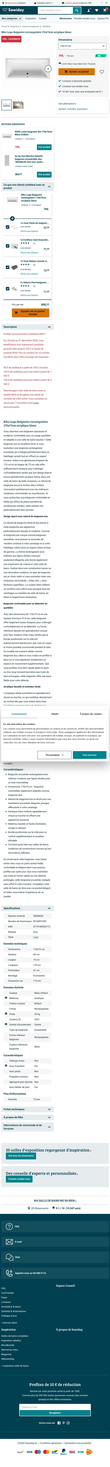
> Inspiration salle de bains (15, 1366)
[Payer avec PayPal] (63, 1452)
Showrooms (65, 18)
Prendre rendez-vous (84, 18)
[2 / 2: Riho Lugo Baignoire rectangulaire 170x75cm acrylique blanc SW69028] (18, 105)
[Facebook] (59, 1423)
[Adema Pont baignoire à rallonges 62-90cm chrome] (14, 288)
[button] (102, 71)
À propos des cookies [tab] (91, 714)
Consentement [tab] (19, 714)
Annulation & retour (11, 1306)
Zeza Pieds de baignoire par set (34, 223)
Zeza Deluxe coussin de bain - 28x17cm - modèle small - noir (34, 261)
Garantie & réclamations (13, 1311)
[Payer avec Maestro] (38, 1452)
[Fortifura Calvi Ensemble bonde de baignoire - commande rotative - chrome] (14, 246)
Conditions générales (51, 1443)
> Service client (9, 1323)
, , (72, 109)
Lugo (35, 937)
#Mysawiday (7, 1359)
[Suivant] (48, 68)
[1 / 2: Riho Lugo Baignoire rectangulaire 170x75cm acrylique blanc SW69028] (6, 105)
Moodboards (7, 1345)
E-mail (18, 1242)
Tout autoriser (90, 755)
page (36, 403)
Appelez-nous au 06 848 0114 (30, 1273)
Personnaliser (53, 755)
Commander (7, 1293)
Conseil (43, 18)
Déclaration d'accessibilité (77, 1443)
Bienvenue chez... (10, 1349)
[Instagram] (68, 1423)
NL (106, 2)
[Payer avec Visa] (29, 1452)
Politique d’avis (9, 1316)
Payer (4, 1297)
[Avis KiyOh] (20, 1452)
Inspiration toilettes (11, 1340)
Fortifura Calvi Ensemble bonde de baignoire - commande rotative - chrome (34, 240)
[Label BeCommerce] (81, 1452)
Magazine (6, 1354)
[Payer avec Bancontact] (55, 1452)
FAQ (17, 1226)
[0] (97, 10)
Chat (17, 1257)
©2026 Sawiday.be (27, 1443)
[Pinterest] (63, 1423)
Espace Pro (103, 18)
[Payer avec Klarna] (72, 1452)
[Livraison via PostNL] (89, 1452)
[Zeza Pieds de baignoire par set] (14, 227)
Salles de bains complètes (14, 1336)
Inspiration (30, 18)
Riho (35, 932)
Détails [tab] (55, 714)
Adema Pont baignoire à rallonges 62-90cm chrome (34, 282)
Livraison (6, 1302)
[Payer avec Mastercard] (46, 1452)
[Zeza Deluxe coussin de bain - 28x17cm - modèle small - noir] (14, 267)
